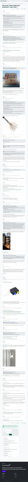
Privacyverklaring (24, 480)
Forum (6, 3)
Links (2, 477)
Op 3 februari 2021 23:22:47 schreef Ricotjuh (10, 36)
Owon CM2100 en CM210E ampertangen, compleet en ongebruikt (11, 449)
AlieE (7, 375)
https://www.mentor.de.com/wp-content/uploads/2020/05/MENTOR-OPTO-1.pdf (15, 313)
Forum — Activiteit (5, 437)
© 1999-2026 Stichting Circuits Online (6, 480)
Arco (3, 45)
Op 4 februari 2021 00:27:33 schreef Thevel (9, 322)
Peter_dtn (4, 341)
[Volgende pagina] (21, 9)
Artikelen (3, 474)
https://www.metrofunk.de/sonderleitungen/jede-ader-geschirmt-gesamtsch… (12, 189)
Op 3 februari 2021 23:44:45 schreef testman (10, 151)
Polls (14, 476)
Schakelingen (3, 475)
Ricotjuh (4, 53)
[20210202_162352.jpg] (11, 78)
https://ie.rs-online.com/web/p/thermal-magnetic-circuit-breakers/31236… (14, 412)
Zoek (10, 434)
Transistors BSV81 (6, 455)
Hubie (3, 193)
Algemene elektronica (10, 3)
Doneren (4, 471)
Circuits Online (3, 3)
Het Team (15, 474)
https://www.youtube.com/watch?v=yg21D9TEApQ (7, 98)
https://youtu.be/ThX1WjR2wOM (6, 195)
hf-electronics (21, 92)
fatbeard (4, 164)
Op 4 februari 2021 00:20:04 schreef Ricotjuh (10, 222)
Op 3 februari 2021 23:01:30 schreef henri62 (9, 15)
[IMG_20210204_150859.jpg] (6, 241)
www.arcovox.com (20, 47)
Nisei (3, 33)
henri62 (4, 174)
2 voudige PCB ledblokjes (11, 338)
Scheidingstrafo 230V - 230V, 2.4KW (8, 451)
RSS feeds (15, 477)
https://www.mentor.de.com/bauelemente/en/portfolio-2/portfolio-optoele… (12, 311)
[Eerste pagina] (12, 9)
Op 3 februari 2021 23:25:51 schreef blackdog (10, 255)
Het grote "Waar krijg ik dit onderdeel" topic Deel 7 (19, 3)
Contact (3, 478)
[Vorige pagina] (13, 9)
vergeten (4, 317)
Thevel (3, 63)
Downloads (3, 476)
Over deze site (16, 475)
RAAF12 (4, 96)
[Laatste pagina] (22, 9)
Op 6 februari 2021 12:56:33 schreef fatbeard (10, 332)
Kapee (3, 368)
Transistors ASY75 (6, 453)
